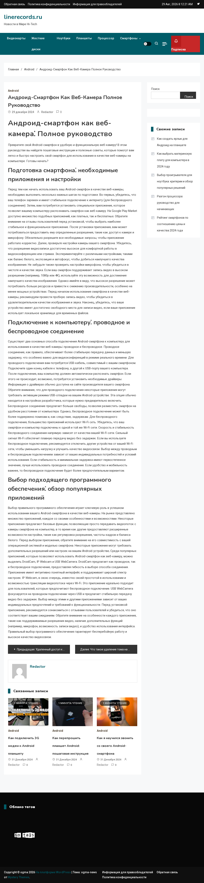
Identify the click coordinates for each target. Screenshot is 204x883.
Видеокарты (16, 38)
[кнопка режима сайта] (147, 44)
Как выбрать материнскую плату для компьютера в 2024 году (174, 160)
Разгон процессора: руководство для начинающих (170, 203)
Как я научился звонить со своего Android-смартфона (115, 746)
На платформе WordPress (54, 872)
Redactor (47, 112)
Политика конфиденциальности (49, 4)
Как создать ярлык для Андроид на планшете (172, 142)
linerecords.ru (23, 17)
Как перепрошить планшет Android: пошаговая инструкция (70, 746)
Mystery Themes (18, 877)
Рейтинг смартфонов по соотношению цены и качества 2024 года (172, 224)
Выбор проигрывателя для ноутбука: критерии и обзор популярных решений (175, 181)
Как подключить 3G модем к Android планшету (23, 746)
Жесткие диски (38, 43)
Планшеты (84, 38)
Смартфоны (128, 38)
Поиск (155, 89)
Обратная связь (14, 4)
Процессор (106, 38)
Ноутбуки (63, 38)
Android (13, 90)
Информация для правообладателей (97, 4)
